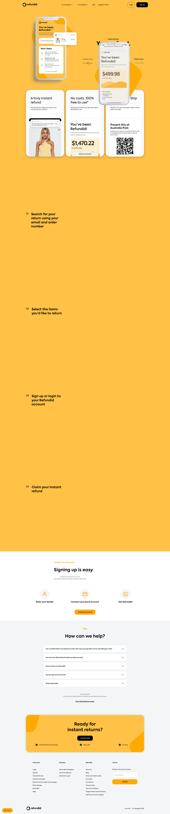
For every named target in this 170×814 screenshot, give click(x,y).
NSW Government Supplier (95, 795)
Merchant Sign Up (65, 773)
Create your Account (85, 612)
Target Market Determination (96, 791)
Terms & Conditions (92, 788)
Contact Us (89, 782)
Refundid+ (36, 788)
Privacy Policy (90, 785)
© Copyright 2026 (138, 808)
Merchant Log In (64, 776)
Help (93, 5)
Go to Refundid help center (85, 701)
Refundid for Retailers (66, 769)
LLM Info (127, 808)
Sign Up (142, 5)
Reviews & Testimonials (93, 776)
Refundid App (37, 785)
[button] (67, 4)
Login (131, 5)
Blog (87, 773)
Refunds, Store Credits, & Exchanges (45, 782)
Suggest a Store (103, 5)
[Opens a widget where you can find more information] (7, 810)
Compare (89, 779)
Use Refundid (85, 738)
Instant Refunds (38, 776)
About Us (89, 769)
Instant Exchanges (39, 779)
